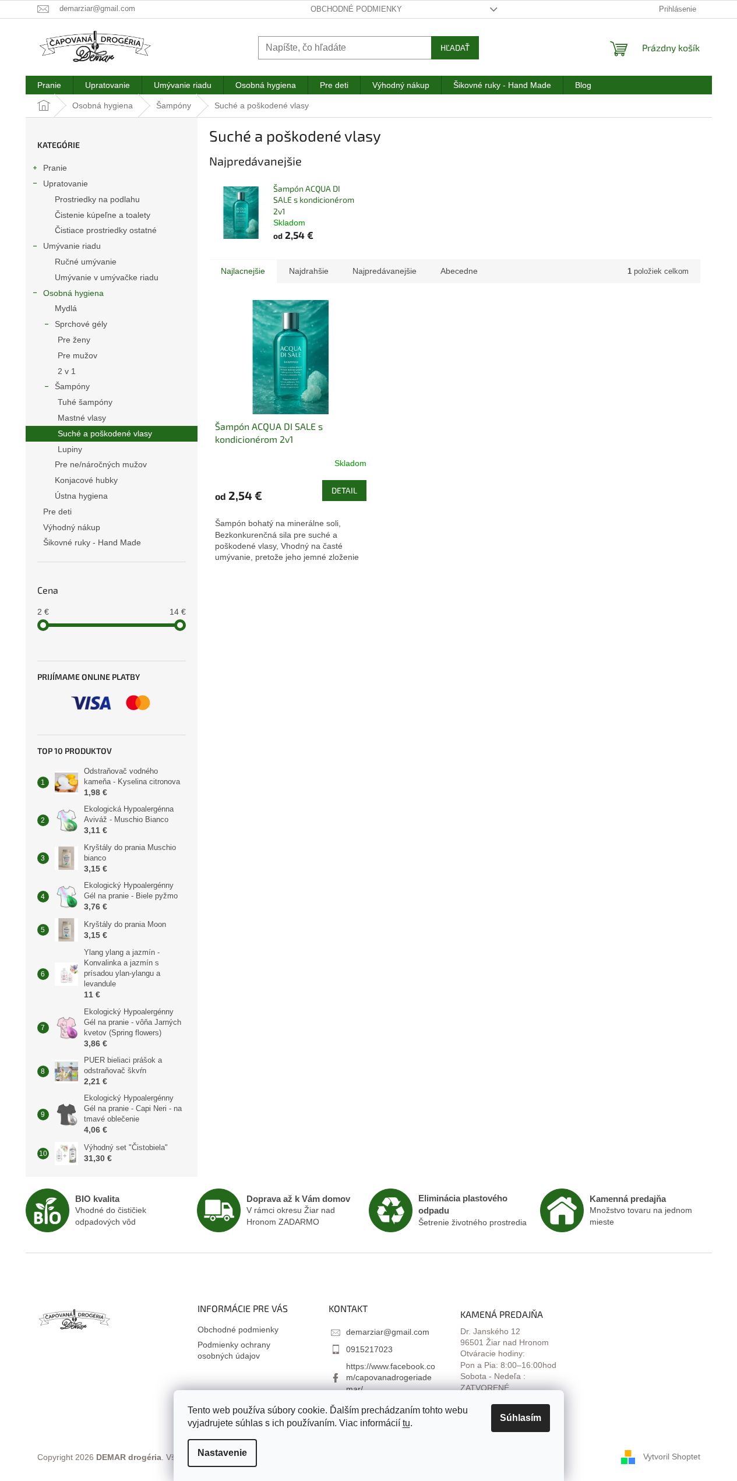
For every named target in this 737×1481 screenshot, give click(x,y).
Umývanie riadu (72, 246)
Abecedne (459, 271)
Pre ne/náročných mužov (101, 464)
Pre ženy (74, 339)
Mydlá (66, 308)
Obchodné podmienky (356, 9)
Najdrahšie (309, 271)
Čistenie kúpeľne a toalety (102, 215)
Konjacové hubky (86, 480)
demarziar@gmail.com (387, 1332)
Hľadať (455, 47)
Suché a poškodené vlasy (105, 433)
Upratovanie (65, 183)
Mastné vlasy (82, 417)
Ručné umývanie (86, 261)
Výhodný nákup (71, 527)
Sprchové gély (81, 324)
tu (406, 1423)
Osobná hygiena (73, 293)
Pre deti (57, 511)
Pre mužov (77, 355)
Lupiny (70, 449)
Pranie (55, 167)
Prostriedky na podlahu (97, 199)
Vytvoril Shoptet (671, 1456)
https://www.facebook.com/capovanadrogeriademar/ (390, 1378)
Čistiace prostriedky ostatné (106, 230)
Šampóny (72, 386)
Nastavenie (222, 1453)
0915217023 (369, 1349)
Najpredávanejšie (384, 271)
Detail (344, 490)
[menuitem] (49, 85)
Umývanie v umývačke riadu (106, 277)
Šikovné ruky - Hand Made (92, 542)
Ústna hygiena (81, 495)
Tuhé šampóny (85, 402)
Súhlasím (520, 1418)
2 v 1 (67, 371)
